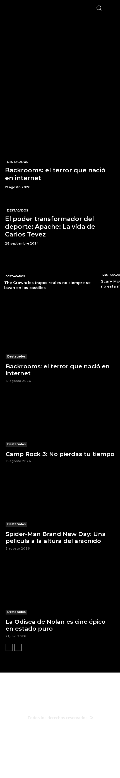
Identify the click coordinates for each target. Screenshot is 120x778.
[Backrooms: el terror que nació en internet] (60, 165)
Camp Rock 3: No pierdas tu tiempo (60, 453)
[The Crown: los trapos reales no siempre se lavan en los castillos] (48, 273)
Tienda (98, 755)
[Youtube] (75, 727)
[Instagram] (60, 727)
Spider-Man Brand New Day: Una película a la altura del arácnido (56, 537)
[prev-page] (9, 647)
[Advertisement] (60, 75)
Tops (58, 755)
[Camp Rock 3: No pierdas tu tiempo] (60, 420)
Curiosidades (77, 755)
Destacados (17, 162)
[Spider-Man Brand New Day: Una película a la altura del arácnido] (60, 500)
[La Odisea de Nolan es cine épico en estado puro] (60, 587)
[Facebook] (45, 727)
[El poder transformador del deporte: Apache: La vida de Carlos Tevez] (60, 222)
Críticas (42, 755)
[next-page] (18, 647)
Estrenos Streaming (60, 761)
